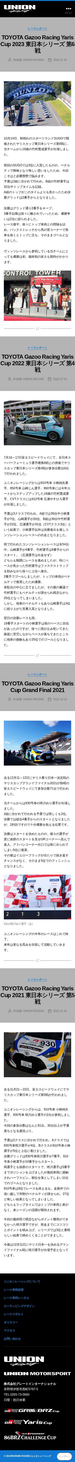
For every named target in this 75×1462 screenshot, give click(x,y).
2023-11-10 (60, 59)
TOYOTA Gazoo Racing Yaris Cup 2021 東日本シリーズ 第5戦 (37, 995)
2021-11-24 (60, 1010)
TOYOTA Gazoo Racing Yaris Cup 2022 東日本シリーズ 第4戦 (37, 363)
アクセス (9, 1330)
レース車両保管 (13, 1289)
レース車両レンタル (16, 1297)
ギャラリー (11, 1322)
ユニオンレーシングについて (22, 1281)
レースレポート (37, 28)
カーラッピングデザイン (19, 1306)
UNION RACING (33, 59)
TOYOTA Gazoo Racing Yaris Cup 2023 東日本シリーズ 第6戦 (37, 44)
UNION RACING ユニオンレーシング (32, 1456)
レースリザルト (13, 1314)
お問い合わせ (12, 1338)
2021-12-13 (60, 699)
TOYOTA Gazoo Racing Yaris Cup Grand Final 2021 (38, 686)
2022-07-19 (60, 379)
